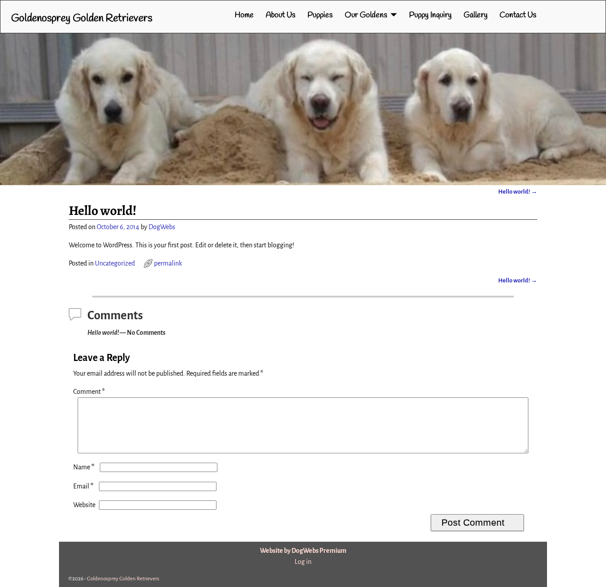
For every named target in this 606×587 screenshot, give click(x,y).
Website (84, 504)
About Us (280, 15)
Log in (303, 561)
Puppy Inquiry (430, 15)
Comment (89, 391)
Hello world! (517, 191)
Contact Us (518, 15)
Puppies (320, 15)
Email (83, 486)
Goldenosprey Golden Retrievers (81, 19)
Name (83, 467)
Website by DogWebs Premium (303, 550)
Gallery (476, 15)
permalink (168, 263)
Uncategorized (115, 263)
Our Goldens (366, 15)
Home (244, 15)
